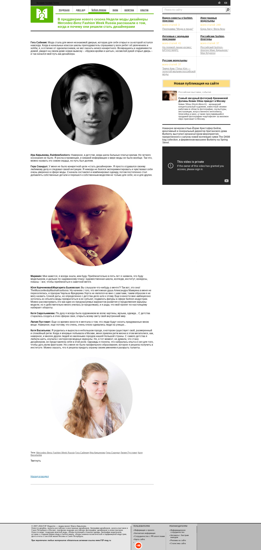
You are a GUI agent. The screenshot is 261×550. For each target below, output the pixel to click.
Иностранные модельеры (208, 19)
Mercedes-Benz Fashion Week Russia (55, 452)
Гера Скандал (113, 452)
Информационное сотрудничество (178, 531)
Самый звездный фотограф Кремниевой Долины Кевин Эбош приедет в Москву (203, 100)
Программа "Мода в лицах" (177, 29)
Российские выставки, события (194, 92)
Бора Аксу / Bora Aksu (212, 29)
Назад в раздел (40, 476)
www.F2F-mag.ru (103, 540)
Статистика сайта (178, 543)
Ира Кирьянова (97, 452)
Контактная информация (144, 533)
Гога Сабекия (82, 452)
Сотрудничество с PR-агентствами (149, 536)
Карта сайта (139, 539)
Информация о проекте (144, 530)
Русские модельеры (174, 60)
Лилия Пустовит (129, 452)
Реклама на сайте (178, 540)
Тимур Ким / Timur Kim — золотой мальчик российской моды (179, 71)
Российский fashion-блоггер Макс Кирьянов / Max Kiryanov (214, 50)
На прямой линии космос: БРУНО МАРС (177, 49)
